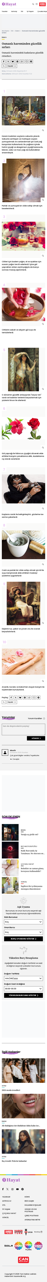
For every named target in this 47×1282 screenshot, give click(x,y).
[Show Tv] (18, 1245)
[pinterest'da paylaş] (31, 61)
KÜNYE (27, 1197)
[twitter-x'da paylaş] (8, 61)
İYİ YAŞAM (6, 1209)
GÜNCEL (5, 1217)
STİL (3, 1205)
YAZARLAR (6, 1197)
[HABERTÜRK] (42, 4)
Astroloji (14, 11)
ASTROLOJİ (6, 1201)
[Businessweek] (9, 1245)
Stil (22, 11)
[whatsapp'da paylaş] (22, 61)
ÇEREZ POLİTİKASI (31, 1215)
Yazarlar (4, 11)
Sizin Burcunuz (10, 917)
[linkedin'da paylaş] (17, 61)
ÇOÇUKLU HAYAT (9, 1213)
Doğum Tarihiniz (11, 973)
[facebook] (3, 1189)
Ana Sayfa (5, 31)
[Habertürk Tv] (18, 1232)
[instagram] (12, 1189)
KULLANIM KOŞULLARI (33, 1205)
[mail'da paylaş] (26, 61)
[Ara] (33, 4)
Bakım (17, 31)
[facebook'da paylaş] (3, 61)
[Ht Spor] (28, 1232)
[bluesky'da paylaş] (13, 61)
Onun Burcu (9, 927)
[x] (7, 1189)
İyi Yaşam (30, 11)
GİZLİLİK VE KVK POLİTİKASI (31, 1210)
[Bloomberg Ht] (38, 1232)
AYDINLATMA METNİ (32, 1220)
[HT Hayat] (23, 1180)
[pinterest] (22, 1189)
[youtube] (17, 1189)
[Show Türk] (28, 1245)
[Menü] (36, 4)
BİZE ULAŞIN (29, 1201)
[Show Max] (38, 1245)
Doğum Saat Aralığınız (14, 984)
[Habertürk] (9, 1232)
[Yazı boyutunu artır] (4, 66)
